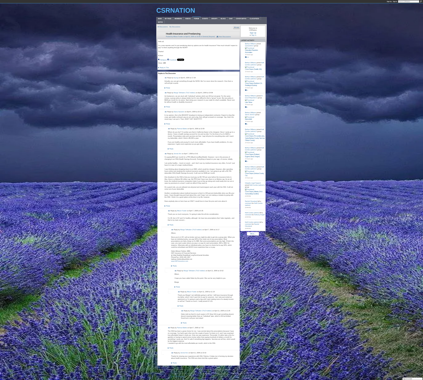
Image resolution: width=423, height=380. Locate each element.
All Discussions (162, 27)
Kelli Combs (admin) (252, 213)
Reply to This (163, 67)
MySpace (163, 60)
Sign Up (389, 1)
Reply (167, 88)
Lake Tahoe (248, 102)
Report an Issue (247, 376)
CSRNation (175, 10)
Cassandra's (249, 46)
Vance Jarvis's (250, 114)
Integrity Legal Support (253, 183)
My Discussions (174, 27)
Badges (236, 376)
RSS (159, 368)
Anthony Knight (259, 215)
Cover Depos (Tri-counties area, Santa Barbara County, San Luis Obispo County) (255, 138)
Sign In (395, 1)
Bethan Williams (250, 44)
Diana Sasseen (179, 112)
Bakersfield (248, 119)
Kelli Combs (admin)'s (257, 185)
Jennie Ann (177, 154)
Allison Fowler (178, 36)
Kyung (176, 78)
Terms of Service (261, 376)
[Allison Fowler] (161, 38)
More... (252, 234)
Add (237, 27)
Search (421, 1)
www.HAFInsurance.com (179, 261)
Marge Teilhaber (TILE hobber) (184, 93)
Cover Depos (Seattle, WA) (253, 69)
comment (248, 203)
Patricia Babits (182, 128)
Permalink (166, 78)
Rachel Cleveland (251, 201)
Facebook (173, 60)
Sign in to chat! (407, 378)
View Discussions (225, 37)
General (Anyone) (208, 36)
